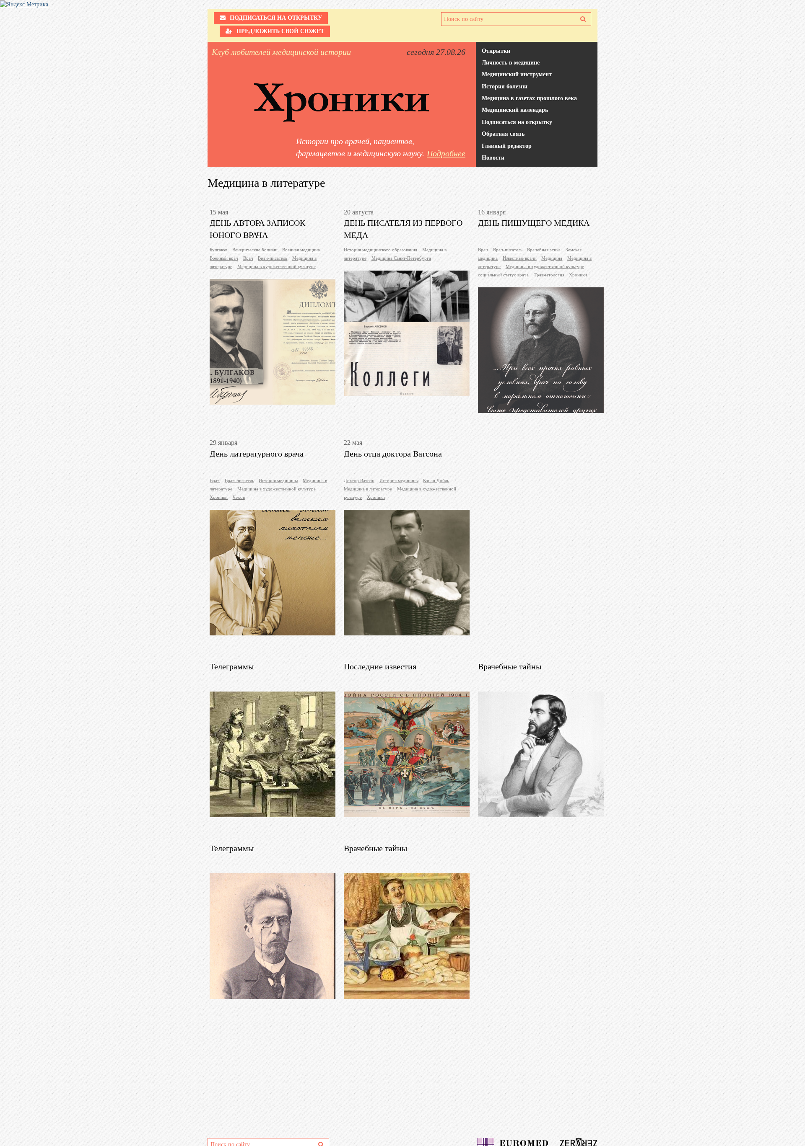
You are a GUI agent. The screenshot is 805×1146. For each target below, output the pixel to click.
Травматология (549, 274)
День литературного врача (257, 453)
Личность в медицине (511, 62)
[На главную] (342, 102)
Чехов (239, 497)
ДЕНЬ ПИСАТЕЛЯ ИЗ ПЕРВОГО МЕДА (403, 224)
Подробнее (446, 153)
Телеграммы (232, 666)
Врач (248, 258)
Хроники (578, 274)
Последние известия (380, 666)
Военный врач (224, 258)
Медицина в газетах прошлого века (529, 98)
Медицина (551, 258)
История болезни (504, 86)
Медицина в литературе (368, 488)
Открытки (496, 51)
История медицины (278, 480)
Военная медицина (301, 249)
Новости (493, 158)
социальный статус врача (503, 274)
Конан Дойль (436, 480)
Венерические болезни (255, 249)
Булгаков (218, 249)
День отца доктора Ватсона (393, 453)
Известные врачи (520, 258)
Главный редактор (507, 146)
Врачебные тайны (509, 666)
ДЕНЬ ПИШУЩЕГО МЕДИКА (533, 222)
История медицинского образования (380, 249)
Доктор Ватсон (359, 480)
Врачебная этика (544, 249)
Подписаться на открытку (517, 122)
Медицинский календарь (515, 110)
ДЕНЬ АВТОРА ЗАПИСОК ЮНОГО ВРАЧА (257, 224)
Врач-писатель (272, 258)
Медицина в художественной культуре (276, 266)
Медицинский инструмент (517, 74)
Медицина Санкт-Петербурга (401, 258)
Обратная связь (503, 134)
